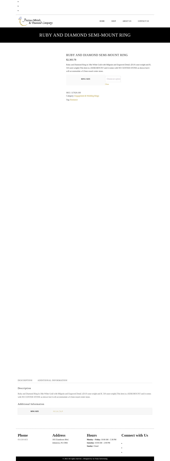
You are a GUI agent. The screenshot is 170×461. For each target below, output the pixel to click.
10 (54, 411)
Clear (107, 84)
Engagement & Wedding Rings (86, 96)
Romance (74, 100)
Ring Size (85, 79)
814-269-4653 (23, 440)
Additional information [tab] (52, 380)
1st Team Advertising (99, 459)
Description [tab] (25, 380)
